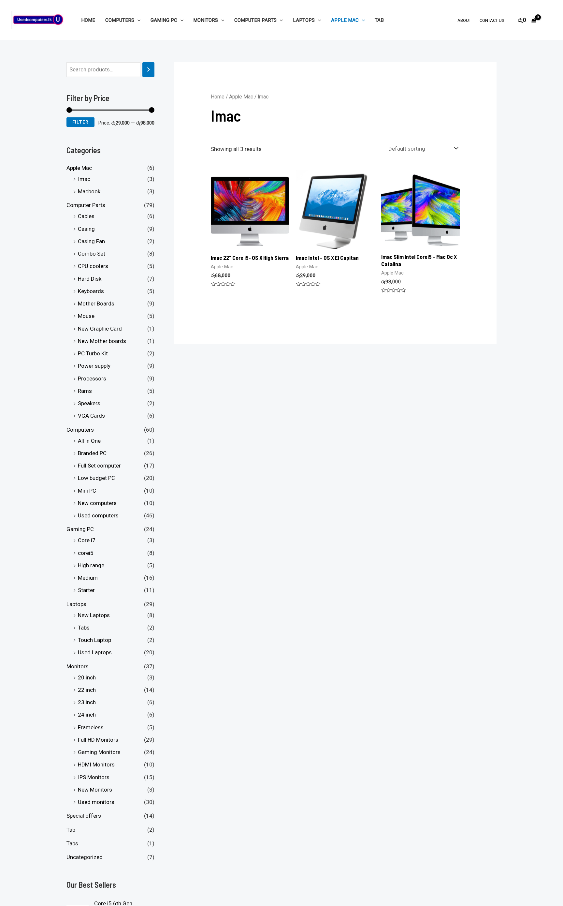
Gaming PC (164, 20)
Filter (80, 122)
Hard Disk (89, 278)
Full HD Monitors (98, 739)
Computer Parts (255, 20)
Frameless (91, 727)
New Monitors (95, 789)
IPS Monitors (93, 777)
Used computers (98, 515)
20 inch (87, 677)
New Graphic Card (100, 328)
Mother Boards (96, 303)
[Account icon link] (549, 20)
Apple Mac (345, 20)
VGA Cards (91, 415)
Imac (84, 179)
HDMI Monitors (96, 764)
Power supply (94, 366)
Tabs (84, 627)
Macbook (89, 191)
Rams (85, 391)
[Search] (148, 69)
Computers (119, 20)
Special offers (83, 815)
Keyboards (91, 291)
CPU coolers (93, 266)
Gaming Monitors (99, 752)
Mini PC (87, 490)
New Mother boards (102, 341)
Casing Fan (91, 241)
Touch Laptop (94, 640)
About (464, 20)
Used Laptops (95, 652)
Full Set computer (99, 465)
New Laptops (94, 615)
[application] (137, 20)
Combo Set (91, 253)
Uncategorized (84, 857)
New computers (97, 503)
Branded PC (92, 453)
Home (88, 20)
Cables (86, 216)
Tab (379, 20)
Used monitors (96, 802)
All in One (89, 441)
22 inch (87, 690)
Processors (92, 378)
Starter (86, 590)
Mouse (86, 316)
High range (91, 565)
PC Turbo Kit (93, 353)
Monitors (205, 20)
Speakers (89, 403)
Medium (88, 577)
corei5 (86, 553)
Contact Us (492, 20)
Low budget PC (96, 478)
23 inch (87, 702)
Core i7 (86, 540)
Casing (86, 229)
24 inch (87, 714)
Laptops (304, 20)
